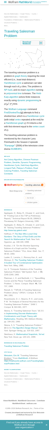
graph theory (21, 76)
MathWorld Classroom (26, 401)
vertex (18, 119)
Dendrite (16, 162)
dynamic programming (28, 100)
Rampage (9, 145)
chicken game (32, 202)
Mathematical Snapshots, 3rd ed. (30, 334)
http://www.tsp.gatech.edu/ (15, 230)
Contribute (41, 401)
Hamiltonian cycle (12, 83)
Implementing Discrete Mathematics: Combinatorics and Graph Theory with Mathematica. (21, 316)
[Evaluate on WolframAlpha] (42, 185)
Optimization (24, 17)
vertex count (38, 126)
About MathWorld (10, 401)
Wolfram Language (17, 109)
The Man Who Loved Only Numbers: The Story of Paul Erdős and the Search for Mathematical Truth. (22, 236)
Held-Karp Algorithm (29, 165)
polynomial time (14, 93)
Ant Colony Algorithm (13, 159)
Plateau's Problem (24, 168)
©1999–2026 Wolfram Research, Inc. (19, 408)
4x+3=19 (30, 198)
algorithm (30, 90)
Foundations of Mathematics (13, 20)
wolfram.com (32, 403)
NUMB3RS (16, 149)
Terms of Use (39, 408)
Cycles (34, 14)
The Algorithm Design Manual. (25, 328)
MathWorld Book (18, 403)
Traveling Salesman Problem (16, 346)
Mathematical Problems (32, 20)
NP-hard (8, 90)
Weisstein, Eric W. (11, 355)
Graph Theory (25, 14)
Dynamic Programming (31, 162)
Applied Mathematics (11, 17)
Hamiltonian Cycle (12, 165)
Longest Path (10, 168)
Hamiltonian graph (15, 123)
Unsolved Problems (10, 23)
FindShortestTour (12, 112)
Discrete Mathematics (11, 14)
